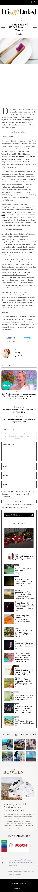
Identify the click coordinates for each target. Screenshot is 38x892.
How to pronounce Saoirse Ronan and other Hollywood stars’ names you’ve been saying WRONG (19, 396)
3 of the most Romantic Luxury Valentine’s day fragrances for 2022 (19, 419)
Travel (16, 628)
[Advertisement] (19, 85)
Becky (20, 34)
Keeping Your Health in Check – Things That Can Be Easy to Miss (19, 409)
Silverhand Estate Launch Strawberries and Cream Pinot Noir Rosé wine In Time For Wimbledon (24, 683)
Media (16, 668)
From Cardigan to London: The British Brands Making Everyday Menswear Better (23, 619)
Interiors (17, 567)
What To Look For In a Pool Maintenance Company (24, 571)
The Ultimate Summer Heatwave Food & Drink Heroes (24, 723)
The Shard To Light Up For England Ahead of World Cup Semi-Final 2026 (24, 646)
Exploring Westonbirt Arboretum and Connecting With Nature (23, 633)
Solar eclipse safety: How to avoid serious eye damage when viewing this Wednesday (24, 595)
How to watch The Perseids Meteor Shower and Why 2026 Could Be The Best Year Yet (24, 582)
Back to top (17, 888)
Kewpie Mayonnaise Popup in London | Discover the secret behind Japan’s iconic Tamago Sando (19, 538)
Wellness (17, 590)
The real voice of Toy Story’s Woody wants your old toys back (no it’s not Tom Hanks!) (23, 709)
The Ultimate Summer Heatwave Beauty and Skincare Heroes (24, 697)
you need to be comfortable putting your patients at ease (18, 212)
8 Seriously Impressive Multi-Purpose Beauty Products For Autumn (24, 558)
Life (14, 21)
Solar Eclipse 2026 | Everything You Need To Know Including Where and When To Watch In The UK (24, 607)
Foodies (17, 677)
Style (16, 554)
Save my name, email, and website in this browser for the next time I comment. (17, 494)
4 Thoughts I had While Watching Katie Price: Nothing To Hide (24, 672)
